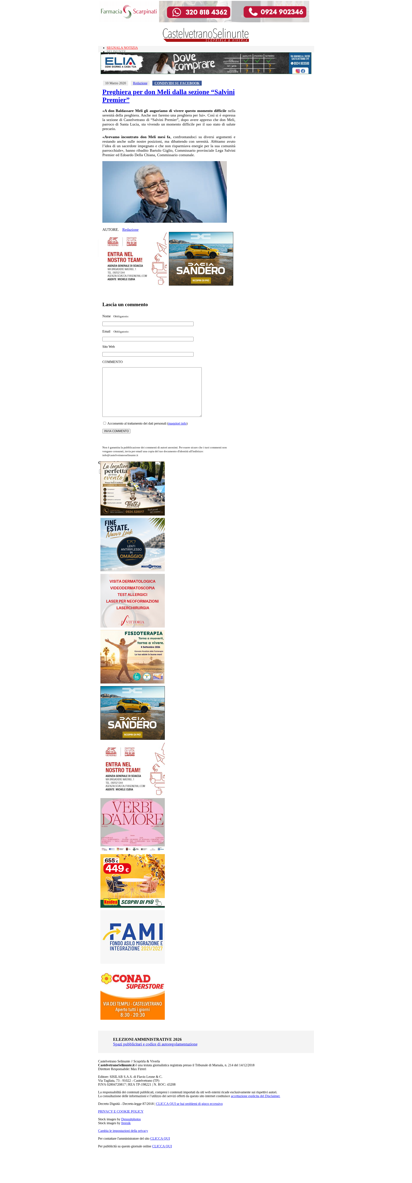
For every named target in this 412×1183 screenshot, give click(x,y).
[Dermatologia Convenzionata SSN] (132, 626)
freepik (126, 1123)
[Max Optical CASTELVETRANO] (132, 570)
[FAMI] (132, 962)
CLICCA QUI (160, 1138)
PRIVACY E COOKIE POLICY (121, 1111)
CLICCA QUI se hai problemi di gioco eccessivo (189, 1104)
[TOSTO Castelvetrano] (132, 514)
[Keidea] (132, 906)
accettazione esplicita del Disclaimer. (255, 1096)
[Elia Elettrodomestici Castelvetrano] (206, 73)
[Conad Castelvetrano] (132, 1018)
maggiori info (177, 423)
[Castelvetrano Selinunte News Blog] (206, 41)
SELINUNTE (116, 51)
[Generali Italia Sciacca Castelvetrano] (134, 284)
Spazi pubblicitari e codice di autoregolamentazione (155, 1044)
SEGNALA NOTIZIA (122, 48)
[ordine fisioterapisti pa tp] (132, 682)
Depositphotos (131, 1119)
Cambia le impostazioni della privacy (123, 1131)
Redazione (140, 83)
